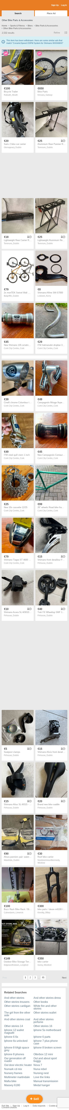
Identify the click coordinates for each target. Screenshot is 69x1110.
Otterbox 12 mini (43, 1054)
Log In (64, 5)
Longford (24, 965)
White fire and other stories (45, 1007)
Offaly (47, 912)
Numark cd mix (13, 1069)
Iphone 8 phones (14, 1054)
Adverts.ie (15, 5)
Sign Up (55, 5)
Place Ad (51, 13)
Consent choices (9, 1107)
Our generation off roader (14, 1059)
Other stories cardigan (17, 1005)
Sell (36, 1099)
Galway (49, 95)
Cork (22, 348)
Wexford (47, 965)
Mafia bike (10, 1081)
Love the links (41, 1077)
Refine (57, 32)
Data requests (39, 1106)
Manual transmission (45, 1081)
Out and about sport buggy (45, 1059)
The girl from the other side (17, 1014)
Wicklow (41, 863)
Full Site (5, 1106)
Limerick (19, 912)
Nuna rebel (40, 1069)
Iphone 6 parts (41, 1036)
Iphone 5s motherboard (47, 1030)
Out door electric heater (18, 1065)
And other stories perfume (43, 1020)
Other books (40, 1001)
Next (64, 977)
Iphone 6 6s (11, 1036)
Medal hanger (41, 1085)
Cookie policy (55, 1106)
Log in (26, 1106)
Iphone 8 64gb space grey (16, 1049)
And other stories (14, 997)
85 (43, 977)
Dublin (18, 147)
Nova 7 (37, 1065)
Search (18, 13)
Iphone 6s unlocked (15, 1040)
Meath (15, 95)
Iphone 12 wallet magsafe (14, 1031)
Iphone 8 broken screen (47, 1047)
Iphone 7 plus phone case (45, 1042)
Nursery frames (13, 1073)
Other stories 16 (42, 1026)
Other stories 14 (13, 1026)
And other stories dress (47, 997)
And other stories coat (17, 1019)
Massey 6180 (12, 1085)
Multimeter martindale (17, 1077)
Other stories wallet (44, 1012)
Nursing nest (41, 1073)
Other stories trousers (16, 1001)
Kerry (48, 296)
